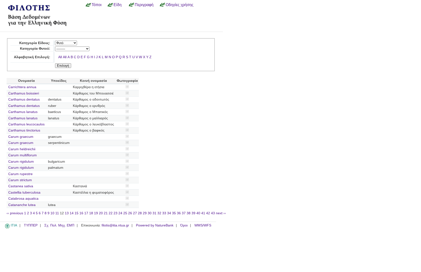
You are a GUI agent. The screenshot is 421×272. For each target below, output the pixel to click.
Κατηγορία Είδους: (34, 43)
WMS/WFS (202, 225)
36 (179, 213)
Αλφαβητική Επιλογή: (32, 57)
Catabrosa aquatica (23, 198)
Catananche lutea (22, 205)
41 (203, 213)
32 (159, 213)
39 (193, 213)
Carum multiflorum (22, 155)
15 (76, 213)
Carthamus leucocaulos (26, 124)
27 (135, 213)
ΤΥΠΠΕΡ (31, 225)
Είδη (118, 4)
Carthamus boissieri (23, 93)
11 (57, 213)
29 (145, 213)
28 (140, 213)
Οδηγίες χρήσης (179, 4)
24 (120, 213)
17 (86, 213)
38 (189, 213)
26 (130, 213)
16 (81, 213)
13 (67, 213)
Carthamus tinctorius (24, 130)
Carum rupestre (20, 174)
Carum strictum (20, 180)
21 (106, 213)
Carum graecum (20, 137)
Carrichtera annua (22, 87)
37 (184, 213)
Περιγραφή (144, 4)
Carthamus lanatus (23, 112)
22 (111, 213)
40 (198, 213)
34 (169, 213)
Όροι (184, 225)
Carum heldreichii (21, 149)
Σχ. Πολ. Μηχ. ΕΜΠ (59, 225)
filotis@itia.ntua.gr (115, 225)
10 (52, 213)
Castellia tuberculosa (24, 192)
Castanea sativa (20, 186)
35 (174, 213)
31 (154, 213)
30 (150, 213)
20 (101, 213)
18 (91, 213)
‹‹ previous (15, 213)
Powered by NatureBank (154, 225)
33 (164, 213)
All (60, 57)
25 (125, 213)
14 (72, 213)
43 (213, 213)
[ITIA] (7, 227)
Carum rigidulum (21, 161)
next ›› (221, 213)
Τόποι (97, 4)
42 (208, 213)
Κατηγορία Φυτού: (35, 48)
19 (96, 213)
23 (115, 213)
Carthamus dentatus (24, 99)
